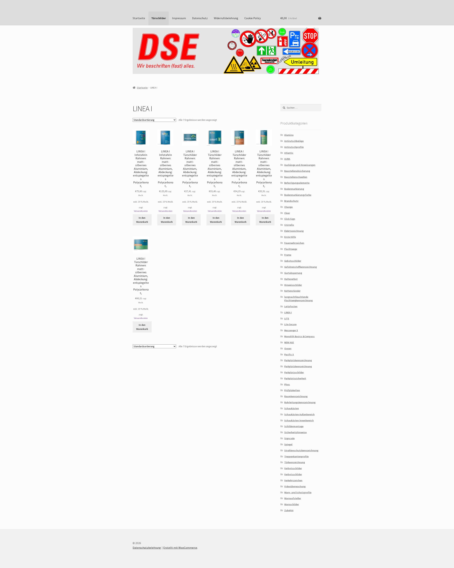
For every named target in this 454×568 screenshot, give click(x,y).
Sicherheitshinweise (295, 432)
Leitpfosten (290, 306)
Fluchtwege (290, 249)
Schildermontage (293, 426)
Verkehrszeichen (293, 480)
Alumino (289, 135)
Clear (287, 213)
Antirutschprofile (294, 147)
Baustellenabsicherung (297, 171)
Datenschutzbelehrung (147, 547)
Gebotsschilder (292, 260)
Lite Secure (290, 324)
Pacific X (289, 354)
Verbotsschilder (293, 468)
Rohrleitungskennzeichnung (299, 402)
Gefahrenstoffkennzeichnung (300, 266)
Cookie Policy (252, 18)
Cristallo (289, 224)
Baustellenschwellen (295, 177)
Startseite (139, 18)
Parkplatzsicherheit (295, 378)
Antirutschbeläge (294, 141)
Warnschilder (291, 504)
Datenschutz (200, 18)
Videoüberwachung (295, 486)
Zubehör (289, 510)
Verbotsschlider (293, 474)
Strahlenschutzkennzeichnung (301, 450)
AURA (287, 158)
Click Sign (289, 218)
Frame (287, 254)
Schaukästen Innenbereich (299, 420)
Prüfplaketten (292, 390)
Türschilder (158, 18)
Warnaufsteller (292, 498)
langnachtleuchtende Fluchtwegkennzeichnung (298, 298)
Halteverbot (291, 279)
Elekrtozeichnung (294, 230)
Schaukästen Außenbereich (299, 414)
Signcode (289, 438)
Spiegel (288, 444)
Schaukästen (291, 408)
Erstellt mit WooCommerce (180, 547)
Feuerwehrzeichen (294, 243)
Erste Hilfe (290, 237)
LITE (286, 318)
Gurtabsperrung (293, 273)
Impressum (179, 18)
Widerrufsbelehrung (226, 18)
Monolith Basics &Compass (299, 336)
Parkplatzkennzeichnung (298, 360)
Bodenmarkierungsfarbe (297, 194)
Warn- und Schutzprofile (297, 492)
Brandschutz (291, 201)
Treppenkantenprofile (296, 456)
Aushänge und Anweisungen (299, 165)
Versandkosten (141, 211)
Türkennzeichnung (294, 462)
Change (288, 207)
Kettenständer (292, 290)
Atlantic (288, 152)
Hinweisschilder (293, 285)
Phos (287, 384)
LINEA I (288, 312)
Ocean (287, 348)
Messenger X (291, 330)
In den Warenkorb (142, 219)
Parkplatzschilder (294, 372)
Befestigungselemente (296, 182)
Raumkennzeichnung (296, 396)
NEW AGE (289, 342)
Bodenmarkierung (294, 188)
